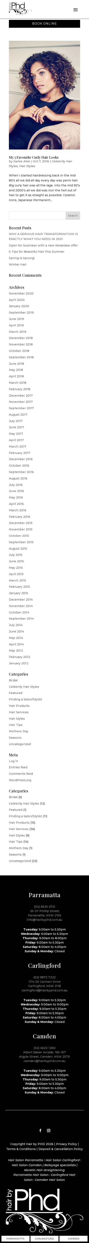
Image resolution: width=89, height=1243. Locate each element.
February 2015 (19, 587)
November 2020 (21, 293)
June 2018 (16, 364)
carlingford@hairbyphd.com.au (44, 990)
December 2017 (21, 395)
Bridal (13, 680)
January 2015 (18, 593)
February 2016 (19, 517)
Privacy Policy (66, 1144)
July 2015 (15, 555)
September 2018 (21, 357)
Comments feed (21, 774)
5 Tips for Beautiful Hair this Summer (36, 251)
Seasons (15, 738)
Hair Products (19, 706)
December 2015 (20, 523)
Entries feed (18, 767)
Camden (73, 1238)
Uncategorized (20, 744)
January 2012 (18, 663)
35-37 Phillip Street (44, 911)
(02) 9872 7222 (44, 977)
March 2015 (17, 580)
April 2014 (16, 644)
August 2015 (18, 548)
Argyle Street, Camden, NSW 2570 (44, 1056)
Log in (13, 761)
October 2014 (19, 612)
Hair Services (19, 712)
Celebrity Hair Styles (24, 687)
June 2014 (16, 631)
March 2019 (17, 332)
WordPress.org (20, 780)
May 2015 (16, 568)
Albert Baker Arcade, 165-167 (44, 1052)
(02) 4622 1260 (44, 1048)
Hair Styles (27, 166)
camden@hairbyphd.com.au (44, 1061)
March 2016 (17, 510)
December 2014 (21, 599)
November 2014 (21, 606)
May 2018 (16, 370)
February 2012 (19, 657)
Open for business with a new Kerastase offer (43, 245)
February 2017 (19, 453)
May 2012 (16, 650)
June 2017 (16, 427)
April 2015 (16, 574)
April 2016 (16, 504)
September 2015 (21, 542)
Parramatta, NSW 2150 (44, 915)
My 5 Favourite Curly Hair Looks (34, 157)
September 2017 (21, 408)
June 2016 (16, 491)
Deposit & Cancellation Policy (60, 1149)
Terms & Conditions (21, 1149)
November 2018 (21, 344)
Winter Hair (17, 264)
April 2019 (16, 325)
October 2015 (19, 536)
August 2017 (18, 414)
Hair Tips (16, 725)
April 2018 (16, 376)
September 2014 (21, 618)
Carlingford (44, 1238)
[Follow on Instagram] (48, 1130)
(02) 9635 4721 (44, 907)
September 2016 (21, 472)
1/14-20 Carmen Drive (45, 982)
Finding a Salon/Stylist (25, 699)
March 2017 (17, 446)
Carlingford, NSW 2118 (44, 986)
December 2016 (21, 459)
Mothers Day (18, 731)
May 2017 (16, 434)
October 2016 (19, 465)
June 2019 (16, 319)
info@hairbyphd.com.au (44, 920)
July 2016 (16, 485)
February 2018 (19, 389)
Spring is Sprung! (22, 258)
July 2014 (16, 625)
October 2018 (19, 351)
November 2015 (20, 529)
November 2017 (21, 402)
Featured (15, 693)
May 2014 (16, 638)
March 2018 (17, 383)
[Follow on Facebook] (40, 1130)
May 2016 (16, 497)
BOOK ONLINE (44, 23)
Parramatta (15, 1238)
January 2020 (19, 306)
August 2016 (18, 478)
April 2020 (17, 300)
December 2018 (21, 338)
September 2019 (21, 312)
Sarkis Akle (21, 161)
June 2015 (16, 561)
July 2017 (16, 421)
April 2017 (16, 440)
